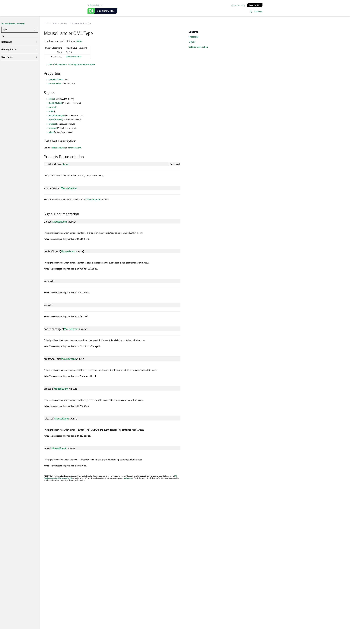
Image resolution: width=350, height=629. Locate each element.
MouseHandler (93, 199)
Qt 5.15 (46, 23)
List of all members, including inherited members (72, 64)
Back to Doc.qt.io (96, 5)
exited (51, 111)
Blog (243, 5)
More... (79, 41)
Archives (258, 11)
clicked (52, 98)
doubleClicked (55, 103)
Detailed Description (198, 46)
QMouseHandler (73, 56)
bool (65, 164)
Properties (194, 36)
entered (52, 107)
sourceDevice (55, 83)
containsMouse (56, 79)
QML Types (64, 23)
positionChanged (56, 115)
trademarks (128, 478)
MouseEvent (75, 147)
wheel (51, 132)
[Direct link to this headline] (62, 73)
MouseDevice (58, 147)
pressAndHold (55, 119)
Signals (192, 41)
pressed (52, 123)
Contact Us (235, 5)
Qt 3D (54, 23)
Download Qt (254, 5)
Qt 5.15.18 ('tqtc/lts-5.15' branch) (12, 23)
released (53, 128)
